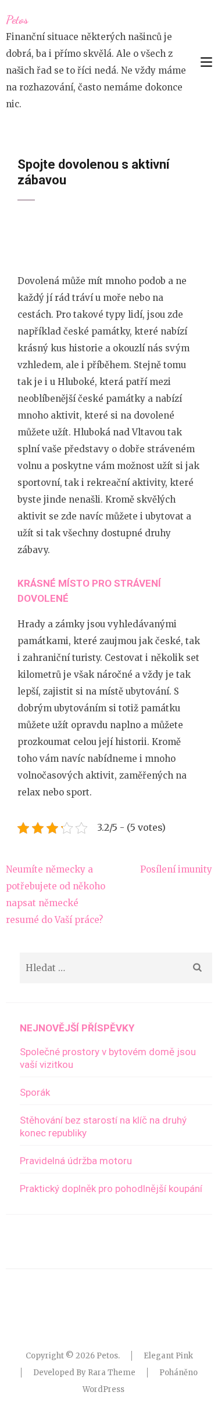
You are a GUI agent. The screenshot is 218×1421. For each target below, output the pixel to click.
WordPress (103, 1389)
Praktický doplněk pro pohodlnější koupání (111, 1188)
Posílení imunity (176, 869)
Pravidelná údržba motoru (76, 1160)
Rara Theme (111, 1373)
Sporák (35, 1092)
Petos (17, 20)
